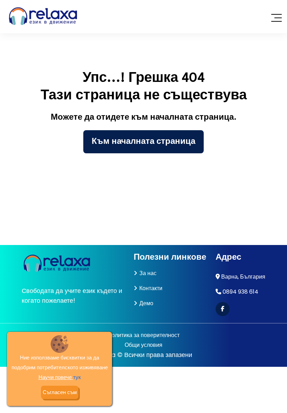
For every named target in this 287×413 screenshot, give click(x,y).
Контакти (150, 288)
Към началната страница (143, 142)
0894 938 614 (240, 292)
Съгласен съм (60, 392)
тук (77, 377)
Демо (146, 303)
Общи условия (143, 345)
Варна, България (243, 277)
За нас (147, 273)
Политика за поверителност (143, 335)
